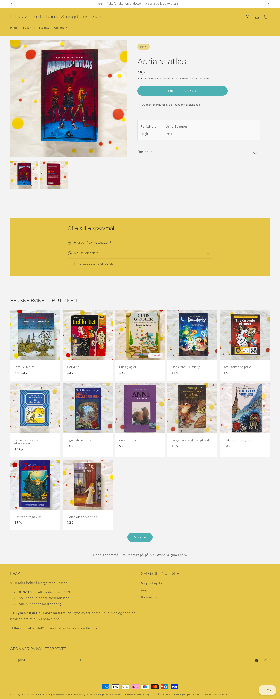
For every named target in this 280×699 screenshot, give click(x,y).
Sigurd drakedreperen (81, 440)
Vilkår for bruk (161, 694)
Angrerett (148, 590)
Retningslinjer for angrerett (105, 694)
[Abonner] (79, 660)
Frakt (140, 78)
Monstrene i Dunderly (186, 366)
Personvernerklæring (137, 694)
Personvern (149, 597)
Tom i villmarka (24, 366)
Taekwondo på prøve (238, 366)
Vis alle (140, 537)
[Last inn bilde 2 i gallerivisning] (54, 175)
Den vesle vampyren (28, 516)
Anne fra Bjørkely (130, 440)
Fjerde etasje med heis (82, 516)
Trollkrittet (73, 366)
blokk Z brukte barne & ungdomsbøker (43, 694)
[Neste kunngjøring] (268, 4)
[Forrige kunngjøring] (11, 4)
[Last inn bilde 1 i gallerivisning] (24, 175)
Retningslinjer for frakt (187, 694)
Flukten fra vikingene (238, 440)
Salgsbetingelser (153, 583)
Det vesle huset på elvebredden (26, 442)
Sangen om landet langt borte (191, 440)
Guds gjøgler (127, 366)
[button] (28, 27)
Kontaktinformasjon (216, 694)
